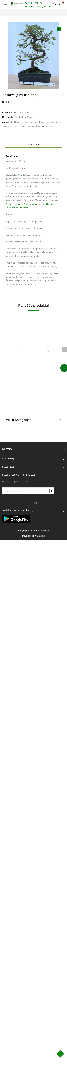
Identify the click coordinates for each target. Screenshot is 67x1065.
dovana (59, 122)
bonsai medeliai (29, 122)
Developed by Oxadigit (33, 536)
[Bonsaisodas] (16, 3)
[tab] (33, 144)
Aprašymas (33, 144)
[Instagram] (37, 503)
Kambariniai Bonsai (24, 117)
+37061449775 (35, 3)
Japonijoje (37, 204)
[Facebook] (30, 503)
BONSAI (15, 122)
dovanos (7, 126)
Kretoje (9, 204)
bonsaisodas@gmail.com (39, 7)
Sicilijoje (18, 204)
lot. (20, 175)
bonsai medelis (46, 122)
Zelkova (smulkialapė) (63, 97)
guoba (16, 126)
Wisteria (59, 97)
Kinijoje (27, 204)
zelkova (49, 126)
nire (23, 126)
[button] (59, 29)
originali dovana (35, 126)
